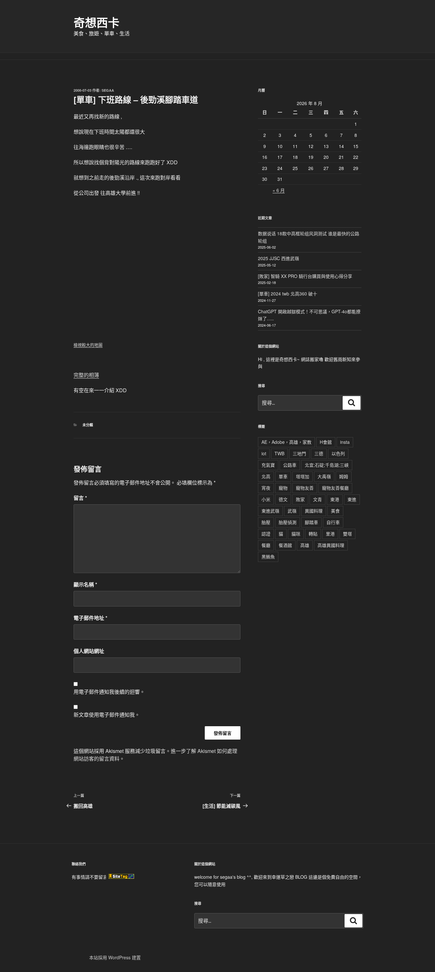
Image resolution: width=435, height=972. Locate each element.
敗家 (300, 499)
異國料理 (314, 510)
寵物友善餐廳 (335, 488)
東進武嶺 (270, 510)
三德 (318, 453)
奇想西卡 (96, 22)
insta (345, 442)
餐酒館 (285, 545)
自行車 (333, 522)
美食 (335, 510)
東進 (351, 499)
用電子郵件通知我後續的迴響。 (109, 691)
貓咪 (295, 533)
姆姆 (343, 476)
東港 (334, 499)
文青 (317, 499)
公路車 (289, 465)
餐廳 (265, 545)
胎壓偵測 (287, 522)
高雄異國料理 (330, 545)
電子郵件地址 (90, 617)
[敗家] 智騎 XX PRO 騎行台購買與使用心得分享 (305, 276)
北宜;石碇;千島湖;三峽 (327, 465)
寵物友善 (305, 488)
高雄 (304, 545)
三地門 (299, 453)
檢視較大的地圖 (88, 345)
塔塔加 (302, 476)
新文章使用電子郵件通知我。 (107, 714)
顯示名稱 (85, 584)
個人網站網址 (89, 651)
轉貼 (313, 533)
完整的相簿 (86, 375)
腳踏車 (311, 522)
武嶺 (292, 510)
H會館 (326, 442)
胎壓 (265, 522)
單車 (283, 476)
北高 (265, 476)
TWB (279, 453)
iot (263, 453)
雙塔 (347, 533)
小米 (265, 499)
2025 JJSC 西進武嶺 (278, 258)
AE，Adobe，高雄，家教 (286, 442)
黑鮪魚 (268, 556)
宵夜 (265, 488)
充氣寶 (268, 465)
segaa (108, 90)
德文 (283, 499)
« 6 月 (279, 190)
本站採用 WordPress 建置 (115, 957)
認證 (265, 533)
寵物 (283, 488)
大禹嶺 (324, 476)
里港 (330, 533)
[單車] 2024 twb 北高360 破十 (287, 293)
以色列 (338, 453)
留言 (80, 497)
